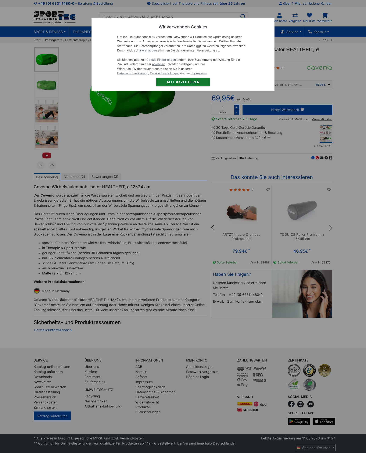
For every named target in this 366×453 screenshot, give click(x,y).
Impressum (199, 73)
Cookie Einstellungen (161, 59)
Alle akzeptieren (183, 82)
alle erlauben (148, 50)
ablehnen (158, 64)
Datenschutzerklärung (132, 73)
